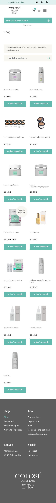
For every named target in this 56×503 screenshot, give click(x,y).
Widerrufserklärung (37, 434)
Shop (6, 417)
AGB (30, 425)
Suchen (49, 58)
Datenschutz (34, 417)
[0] (33, 10)
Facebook (32, 450)
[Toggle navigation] (45, 10)
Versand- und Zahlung (39, 429)
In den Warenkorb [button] (15, 104)
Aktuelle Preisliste (13, 429)
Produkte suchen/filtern (17, 21)
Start (25, 25)
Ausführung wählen (15, 151)
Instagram (33, 455)
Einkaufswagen (11, 425)
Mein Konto (9, 421)
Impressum (33, 421)
